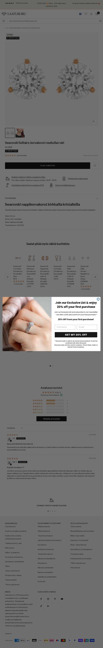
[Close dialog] (98, 299)
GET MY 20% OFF (76, 334)
